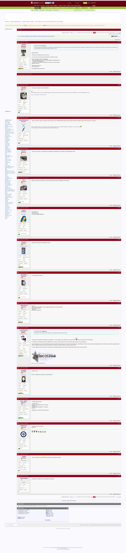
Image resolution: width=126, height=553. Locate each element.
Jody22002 (24, 275)
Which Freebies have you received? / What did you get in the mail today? (38, 36)
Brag (76, 7)
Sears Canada (7, 196)
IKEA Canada (7, 155)
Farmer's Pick (7, 139)
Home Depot (7, 149)
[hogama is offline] (23, 250)
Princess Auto (7, 185)
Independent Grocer (9, 156)
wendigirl (23, 370)
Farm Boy (7, 138)
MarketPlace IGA (8, 167)
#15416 (119, 367)
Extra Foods (7, 135)
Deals (38, 5)
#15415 (119, 327)
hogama (23, 242)
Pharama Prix (7, 181)
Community (41, 10)
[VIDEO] (47, 513)
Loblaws (6, 161)
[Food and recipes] (89, 5)
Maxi (6, 168)
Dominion (7, 134)
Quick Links (55, 10)
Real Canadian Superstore (10, 189)
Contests (60, 5)
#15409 (119, 148)
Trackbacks (48, 515)
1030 (100, 32)
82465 (116, 36)
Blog (32, 7)
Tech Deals (42, 5)
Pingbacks (20, 517)
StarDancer (23, 425)
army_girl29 (23, 401)
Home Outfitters (8, 152)
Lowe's (6, 164)
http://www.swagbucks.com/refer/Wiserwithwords (49, 127)
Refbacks (19, 518)
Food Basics (7, 140)
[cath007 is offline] (23, 53)
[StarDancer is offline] (23, 434)
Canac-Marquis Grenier (9, 129)
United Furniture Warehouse (8, 213)
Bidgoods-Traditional (9, 126)
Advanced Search (90, 10)
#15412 (119, 239)
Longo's (6, 163)
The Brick (7, 205)
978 (84, 32)
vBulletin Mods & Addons (64, 547)
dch (24, 180)
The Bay (6, 204)
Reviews (68, 5)
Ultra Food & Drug (8, 209)
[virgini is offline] (23, 219)
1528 (111, 32)
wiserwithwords (23, 120)
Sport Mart (7, 199)
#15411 (119, 207)
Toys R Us (7, 208)
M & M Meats (7, 165)
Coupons (47, 5)
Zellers (6, 218)
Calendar (36, 10)
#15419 (119, 453)
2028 (114, 32)
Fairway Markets (8, 136)
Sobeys (6, 198)
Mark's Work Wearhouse (9, 166)
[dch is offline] (23, 188)
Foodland (7, 141)
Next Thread (72, 500)
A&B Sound (7, 121)
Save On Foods (8, 195)
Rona (6, 193)
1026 (89, 32)
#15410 (119, 177)
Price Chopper (7, 183)
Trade (92, 7)
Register (93, 2)
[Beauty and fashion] (87, 5)
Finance (64, 5)
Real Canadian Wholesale (10, 190)
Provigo (6, 186)
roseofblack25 (23, 330)
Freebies (55, 5)
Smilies (47, 511)
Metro (6, 169)
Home (35, 5)
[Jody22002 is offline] (23, 283)
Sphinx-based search (66, 549)
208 (24, 318)
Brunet (6, 127)
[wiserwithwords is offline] (23, 128)
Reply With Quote (117, 71)
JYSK (6, 158)
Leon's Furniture (8, 160)
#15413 (119, 272)
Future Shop (7, 143)
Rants (72, 5)
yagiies (24, 456)
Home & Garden (77, 5)
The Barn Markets (8, 203)
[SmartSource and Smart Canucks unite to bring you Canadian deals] (10, 114)
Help (89, 2)
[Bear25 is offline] (23, 158)
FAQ (32, 10)
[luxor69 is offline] (23, 96)
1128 (108, 32)
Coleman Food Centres (9, 132)
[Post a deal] (93, 5)
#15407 (119, 84)
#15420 (119, 475)
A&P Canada (7, 122)
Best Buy (7, 125)
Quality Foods (7, 187)
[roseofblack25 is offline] (23, 338)
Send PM (111, 71)
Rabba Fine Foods (8, 188)
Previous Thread (66, 500)
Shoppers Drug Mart (9, 197)
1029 (97, 32)
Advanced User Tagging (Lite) (56, 547)
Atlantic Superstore (8, 124)
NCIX (6, 175)
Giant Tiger (7, 144)
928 (81, 32)
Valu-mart (7, 214)
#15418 (119, 423)
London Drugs (7, 162)
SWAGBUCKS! (42, 363)
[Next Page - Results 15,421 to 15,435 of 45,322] (117, 32)
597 (24, 414)
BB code (47, 510)
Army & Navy (7, 123)
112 (24, 140)
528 (79, 32)
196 (24, 263)
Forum (37, 7)
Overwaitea (7, 177)
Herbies (6, 147)
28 (77, 32)
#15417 (119, 398)
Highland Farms (8, 148)
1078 (105, 32)
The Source (7, 206)
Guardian (6, 146)
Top (67, 7)
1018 (86, 32)
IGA (6, 154)
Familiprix (7, 137)
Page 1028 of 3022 (66, 32)
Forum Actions (49, 10)
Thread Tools (117, 39)
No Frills (6, 176)
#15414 (119, 302)
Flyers (51, 5)
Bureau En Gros (8, 128)
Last (119, 32)
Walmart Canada (8, 215)
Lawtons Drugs (8, 159)
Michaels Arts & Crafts (9, 170)
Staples (6, 200)
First (72, 32)
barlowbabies (24, 478)
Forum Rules (47, 520)
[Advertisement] (42, 79)
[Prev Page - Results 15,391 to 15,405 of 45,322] (74, 32)
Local (84, 7)
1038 (103, 32)
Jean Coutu (7, 157)
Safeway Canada (8, 194)
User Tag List (19, 29)
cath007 (23, 44)
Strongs (6, 201)
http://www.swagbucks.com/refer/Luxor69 (38, 94)
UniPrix (6, 210)
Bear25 (24, 151)
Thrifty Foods (7, 207)
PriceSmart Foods (8, 184)
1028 (94, 32)
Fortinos (6, 142)
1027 (92, 32)
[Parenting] (90, 5)
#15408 (119, 117)
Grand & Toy (7, 145)
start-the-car (24, 305)
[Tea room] (85, 5)
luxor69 (23, 87)
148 (24, 169)
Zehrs (6, 217)
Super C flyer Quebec (9, 202)
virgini (23, 210)
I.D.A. (6, 153)
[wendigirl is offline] (23, 378)
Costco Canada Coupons (10, 133)
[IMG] (47, 512)
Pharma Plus (7, 182)
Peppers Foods (8, 180)
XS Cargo (7, 216)
